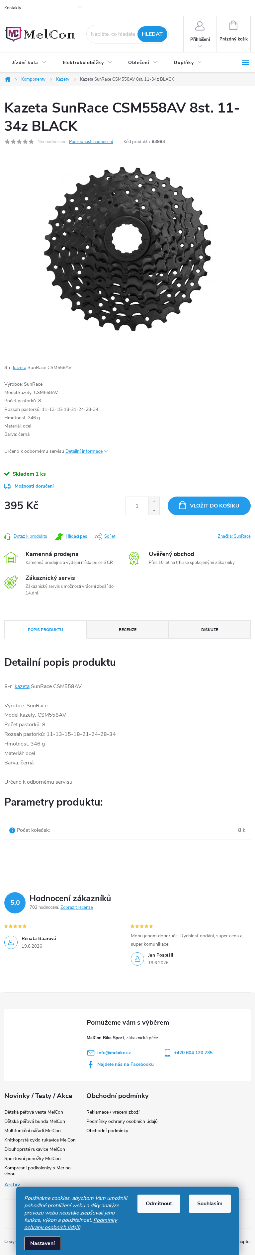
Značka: (234, 536)
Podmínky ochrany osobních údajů (70, 1223)
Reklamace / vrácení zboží (112, 1112)
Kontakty (12, 8)
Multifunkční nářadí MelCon (32, 1131)
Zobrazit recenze (76, 907)
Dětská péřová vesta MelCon (33, 1112)
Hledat (152, 34)
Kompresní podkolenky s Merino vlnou (37, 1171)
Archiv (12, 1184)
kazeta (19, 367)
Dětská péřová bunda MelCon (34, 1121)
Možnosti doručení (34, 486)
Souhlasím (209, 1203)
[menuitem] (29, 62)
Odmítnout (159, 1203)
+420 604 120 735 (193, 1053)
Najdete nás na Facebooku (125, 1064)
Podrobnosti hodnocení (91, 141)
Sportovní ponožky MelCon (32, 1158)
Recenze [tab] (127, 629)
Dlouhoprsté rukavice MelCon (34, 1149)
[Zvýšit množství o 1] (153, 501)
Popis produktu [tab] (45, 629)
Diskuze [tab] (209, 629)
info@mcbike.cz (114, 1053)
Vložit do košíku (214, 506)
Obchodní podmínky (107, 1131)
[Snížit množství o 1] (153, 510)
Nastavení (42, 1243)
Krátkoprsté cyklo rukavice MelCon (40, 1140)
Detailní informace (84, 451)
